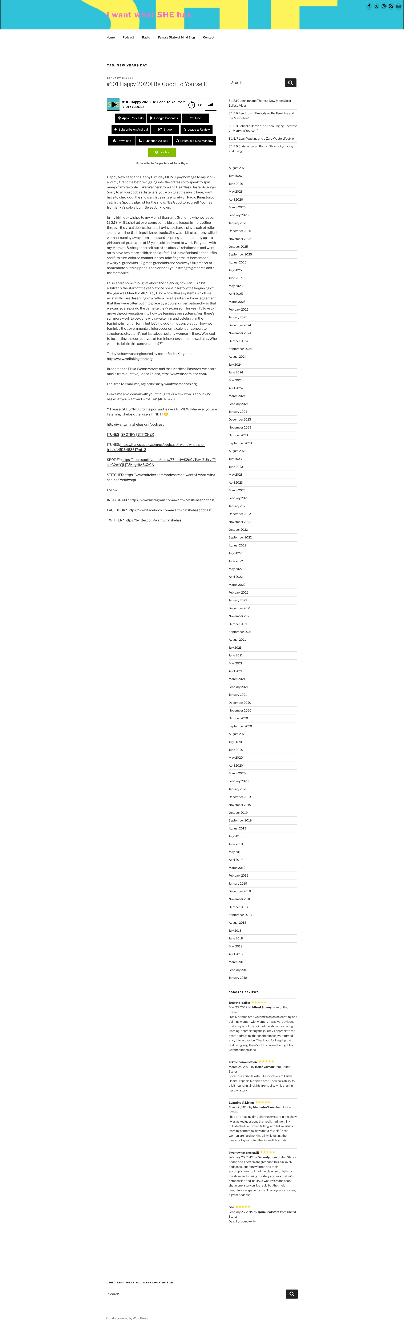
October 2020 (238, 718)
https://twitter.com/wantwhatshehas (153, 520)
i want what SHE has (149, 14)
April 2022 (236, 576)
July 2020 (235, 742)
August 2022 (237, 545)
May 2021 (235, 663)
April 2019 (236, 859)
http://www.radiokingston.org (130, 359)
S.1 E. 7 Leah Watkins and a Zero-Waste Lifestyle (261, 138)
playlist (139, 202)
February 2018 (238, 970)
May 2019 (235, 852)
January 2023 (238, 506)
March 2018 (237, 962)
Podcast (128, 37)
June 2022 (236, 561)
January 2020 (238, 789)
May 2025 (236, 286)
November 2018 (240, 899)
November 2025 (240, 239)
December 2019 (240, 797)
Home (110, 37)
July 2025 (235, 270)
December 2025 (240, 231)
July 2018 (235, 930)
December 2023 (240, 419)
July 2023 (235, 458)
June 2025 (236, 278)
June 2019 (236, 844)
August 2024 (237, 356)
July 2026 (235, 175)
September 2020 (240, 726)
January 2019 (238, 883)
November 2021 (240, 616)
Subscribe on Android (133, 129)
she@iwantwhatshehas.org (176, 384)
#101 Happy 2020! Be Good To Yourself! (156, 84)
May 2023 (236, 474)
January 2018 (238, 977)
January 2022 (238, 600)
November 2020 (240, 710)
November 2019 (240, 805)
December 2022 (240, 514)
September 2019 (240, 820)
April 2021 (235, 671)
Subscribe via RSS (156, 141)
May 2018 (235, 946)
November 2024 (240, 333)
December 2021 (240, 608)
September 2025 (240, 254)
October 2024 (238, 341)
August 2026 (237, 168)
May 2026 (236, 191)
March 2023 (237, 490)
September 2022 (240, 537)
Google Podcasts (166, 118)
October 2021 (238, 624)
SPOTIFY (128, 434)
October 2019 (238, 812)
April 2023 (236, 482)
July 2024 (235, 364)
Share (167, 129)
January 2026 (238, 223)
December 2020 (240, 702)
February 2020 (239, 781)
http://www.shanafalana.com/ (184, 374)
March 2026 (237, 207)
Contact (208, 37)
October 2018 (238, 907)
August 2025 (237, 262)
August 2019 (237, 828)
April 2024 (236, 388)
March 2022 (237, 584)
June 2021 (236, 655)
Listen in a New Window (196, 141)
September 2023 (240, 443)
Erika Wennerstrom (154, 187)
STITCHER (145, 434)
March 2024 (237, 396)
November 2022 (240, 522)
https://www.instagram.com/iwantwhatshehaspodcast (172, 500)
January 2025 (238, 317)
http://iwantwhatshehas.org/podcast (135, 424)
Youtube (195, 118)
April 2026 (236, 199)
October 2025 (238, 246)
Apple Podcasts (133, 118)
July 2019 (235, 836)
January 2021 (238, 694)
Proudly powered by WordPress (127, 1318)
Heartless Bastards (191, 187)
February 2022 (238, 592)
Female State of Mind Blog (176, 37)
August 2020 (238, 734)
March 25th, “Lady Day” (145, 293)
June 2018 (236, 938)
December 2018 (240, 891)
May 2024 (236, 380)
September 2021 (240, 632)
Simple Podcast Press (167, 163)
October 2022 (238, 529)
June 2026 (236, 183)
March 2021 (237, 679)
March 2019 (237, 867)
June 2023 (236, 466)
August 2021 (237, 639)
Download (124, 141)
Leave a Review (199, 129)
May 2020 (236, 757)
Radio (146, 37)
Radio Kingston (199, 197)
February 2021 (238, 687)
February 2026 (239, 215)
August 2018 (237, 922)
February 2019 (238, 875)
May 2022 (235, 569)
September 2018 (240, 915)
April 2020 (236, 765)
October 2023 (238, 435)
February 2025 (239, 309)
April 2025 (236, 293)
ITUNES (113, 434)
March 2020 (237, 773)
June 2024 (236, 372)
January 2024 (238, 411)
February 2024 (239, 404)
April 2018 (236, 954)
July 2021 (235, 647)
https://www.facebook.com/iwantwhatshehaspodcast (169, 510)
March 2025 (237, 301)
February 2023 (239, 498)
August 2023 (237, 451)
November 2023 (240, 427)
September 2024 (240, 349)
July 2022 (235, 553)
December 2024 (240, 325)
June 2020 (236, 749)
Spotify (164, 152)
